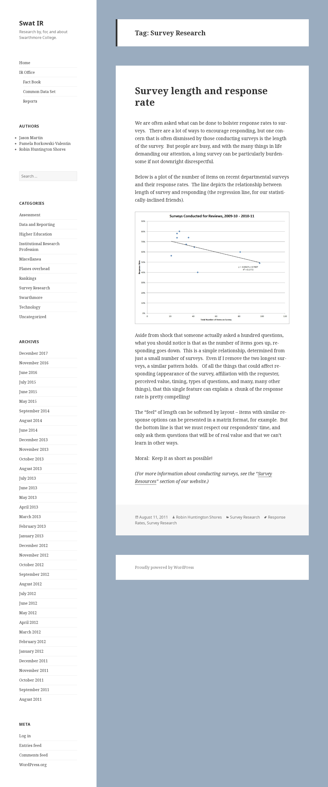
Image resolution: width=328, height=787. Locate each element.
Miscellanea (30, 259)
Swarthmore (31, 297)
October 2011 (31, 680)
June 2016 (28, 372)
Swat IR (31, 23)
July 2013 (27, 478)
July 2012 (27, 593)
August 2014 (30, 420)
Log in (25, 735)
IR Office (27, 72)
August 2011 (30, 699)
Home (24, 62)
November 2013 (34, 449)
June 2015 (28, 391)
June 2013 (28, 487)
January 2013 (31, 536)
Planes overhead (34, 268)
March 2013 (30, 516)
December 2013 (33, 439)
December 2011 (33, 660)
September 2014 (34, 411)
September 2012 (34, 574)
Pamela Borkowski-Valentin (45, 143)
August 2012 (30, 584)
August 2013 (30, 468)
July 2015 (27, 382)
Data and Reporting (37, 224)
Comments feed (33, 755)
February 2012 (32, 641)
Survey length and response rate (201, 96)
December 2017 (33, 353)
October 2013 (31, 459)
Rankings (27, 278)
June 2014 (28, 430)
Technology (29, 307)
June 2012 (28, 603)
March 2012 (30, 632)
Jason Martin (31, 137)
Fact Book (32, 82)
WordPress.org (33, 764)
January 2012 (31, 651)
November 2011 (34, 670)
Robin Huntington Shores (42, 149)
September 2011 (34, 689)
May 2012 (28, 612)
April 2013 (28, 507)
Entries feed (30, 745)
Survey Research (34, 288)
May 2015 (28, 401)
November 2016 (34, 363)
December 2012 (33, 545)
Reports (30, 101)
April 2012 (28, 622)
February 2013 (32, 526)
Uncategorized (32, 316)
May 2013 (28, 497)
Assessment (29, 214)
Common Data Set (39, 91)
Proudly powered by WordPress (164, 567)
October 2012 (31, 564)
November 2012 (34, 555)
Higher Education (35, 234)
